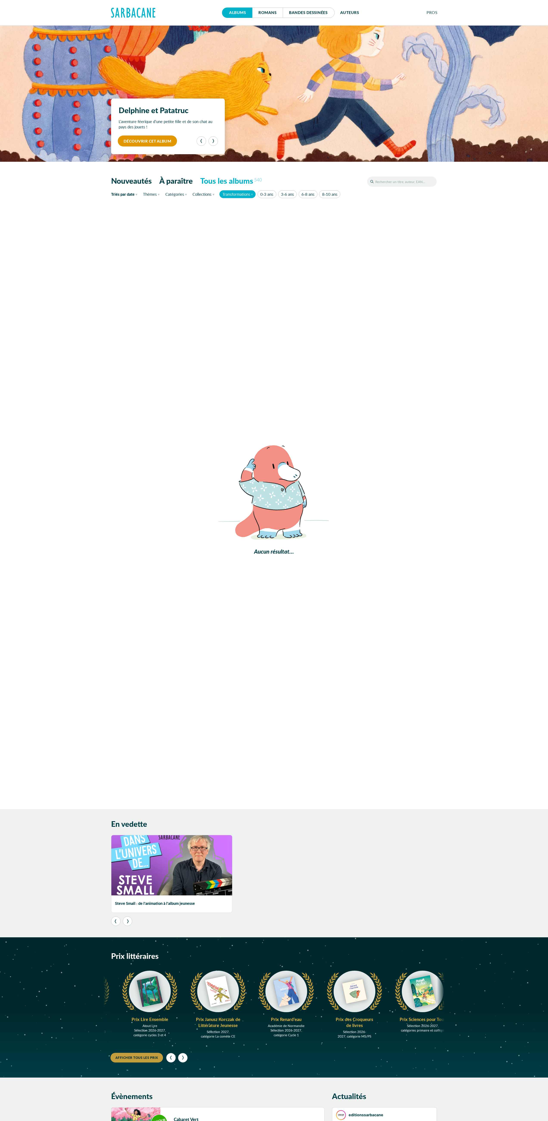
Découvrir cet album (147, 141)
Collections (201, 194)
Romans (267, 12)
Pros (432, 12)
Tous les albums (231, 180)
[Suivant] (213, 141)
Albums (237, 12)
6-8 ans (307, 194)
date (125, 194)
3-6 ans (287, 194)
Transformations (236, 194)
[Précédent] (201, 141)
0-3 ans (266, 194)
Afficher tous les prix (136, 1057)
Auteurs (349, 12)
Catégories (174, 194)
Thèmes (150, 194)
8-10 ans (329, 194)
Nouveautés (131, 180)
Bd (308, 12)
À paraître (176, 180)
